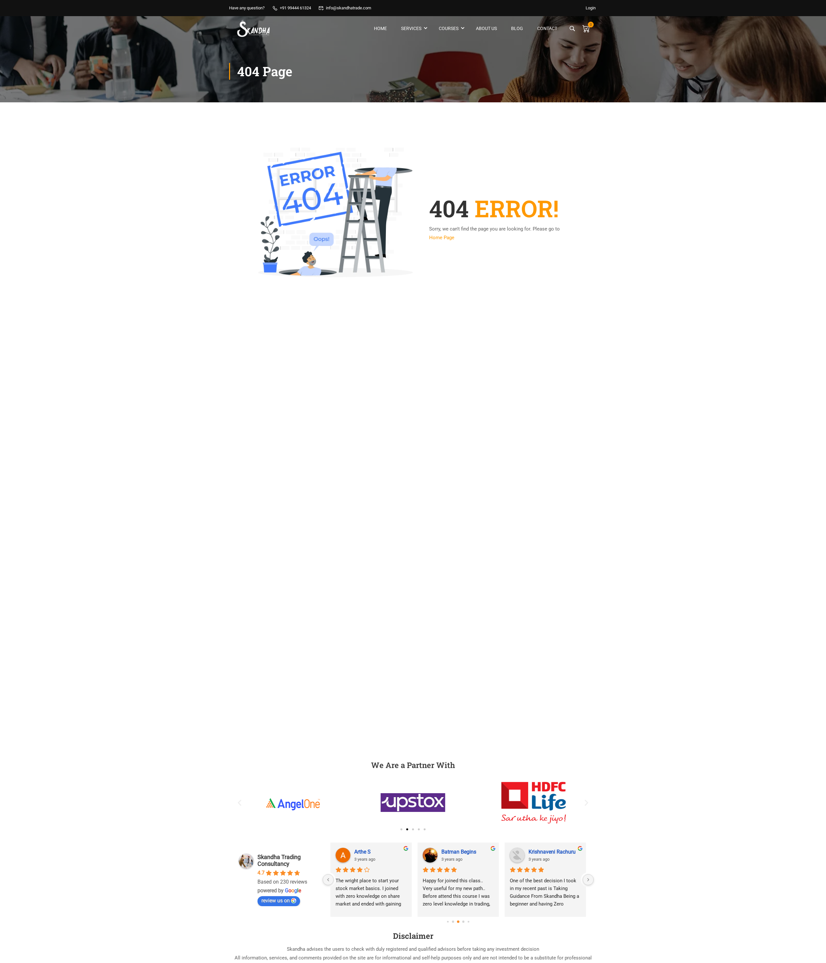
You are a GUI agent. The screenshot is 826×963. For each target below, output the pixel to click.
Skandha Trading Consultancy (279, 860)
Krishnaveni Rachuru (552, 852)
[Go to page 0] (447, 922)
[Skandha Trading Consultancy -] (253, 28)
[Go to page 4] (468, 922)
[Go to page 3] (463, 922)
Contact (547, 28)
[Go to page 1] (453, 922)
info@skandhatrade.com (348, 7)
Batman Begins (458, 852)
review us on (275, 900)
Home (380, 28)
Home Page (441, 238)
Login (591, 7)
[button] (240, 803)
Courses (448, 28)
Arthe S (362, 852)
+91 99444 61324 (295, 7)
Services (411, 28)
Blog (517, 28)
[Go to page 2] (458, 921)
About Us (486, 28)
